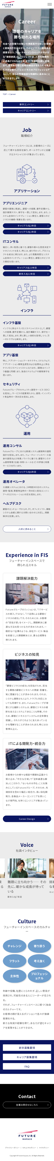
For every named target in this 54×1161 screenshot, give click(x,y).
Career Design (27, 818)
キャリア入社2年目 (27, 225)
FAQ (27, 1066)
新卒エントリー (27, 104)
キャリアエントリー (27, 110)
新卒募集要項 (27, 1048)
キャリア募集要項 (27, 1057)
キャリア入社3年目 (27, 345)
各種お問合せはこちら (27, 1104)
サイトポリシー (44, 1147)
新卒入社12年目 (27, 273)
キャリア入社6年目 (27, 471)
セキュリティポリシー (29, 1147)
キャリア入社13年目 (27, 267)
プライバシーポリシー (12, 1147)
